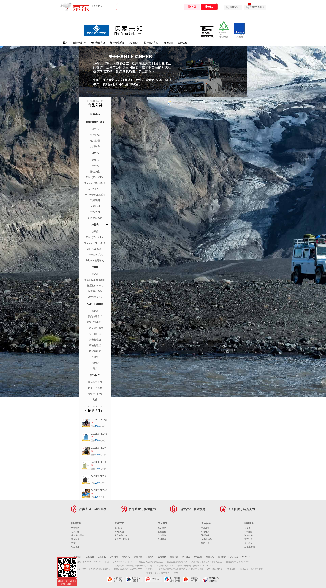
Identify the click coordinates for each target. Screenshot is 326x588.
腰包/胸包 (95, 171)
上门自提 (119, 528)
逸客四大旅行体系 (95, 122)
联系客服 (75, 546)
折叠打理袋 (95, 339)
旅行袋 (95, 224)
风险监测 (198, 557)
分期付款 (162, 535)
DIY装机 (248, 531)
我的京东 (234, 7)
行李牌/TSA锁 (95, 393)
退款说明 (205, 535)
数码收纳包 (95, 351)
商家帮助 (126, 557)
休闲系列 (95, 206)
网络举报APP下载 (191, 579)
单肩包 (95, 165)
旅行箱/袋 (95, 134)
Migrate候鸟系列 (95, 260)
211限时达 (119, 531)
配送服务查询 (121, 535)
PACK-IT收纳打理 (95, 303)
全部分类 (77, 42)
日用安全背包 (98, 42)
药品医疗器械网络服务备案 (151, 562)
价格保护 (205, 531)
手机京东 (150, 557)
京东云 (177, 573)
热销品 (95, 231)
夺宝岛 (247, 528)
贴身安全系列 (95, 388)
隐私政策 (222, 557)
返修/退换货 (206, 539)
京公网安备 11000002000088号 (89, 562)
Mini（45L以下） (95, 237)
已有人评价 (98, 426)
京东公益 (234, 557)
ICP (132, 562)
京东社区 (186, 557)
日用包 (95, 129)
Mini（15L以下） (95, 177)
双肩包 (95, 160)
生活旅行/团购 (77, 535)
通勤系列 (95, 200)
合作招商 (114, 557)
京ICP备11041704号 (116, 562)
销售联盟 (174, 557)
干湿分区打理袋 (95, 328)
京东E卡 (248, 539)
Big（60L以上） (95, 248)
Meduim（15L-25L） (95, 183)
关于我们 (78, 557)
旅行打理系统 (117, 42)
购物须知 (168, 42)
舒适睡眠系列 (95, 382)
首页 (65, 42)
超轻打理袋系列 (95, 322)
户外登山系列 (95, 217)
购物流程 (75, 528)
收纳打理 (95, 140)
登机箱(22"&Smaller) (95, 279)
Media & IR (247, 557)
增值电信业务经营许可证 (251, 569)
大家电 (74, 543)
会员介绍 (75, 531)
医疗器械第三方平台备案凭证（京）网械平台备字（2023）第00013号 (190, 569)
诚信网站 (153, 579)
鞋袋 (95, 368)
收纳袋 (95, 362)
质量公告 (210, 557)
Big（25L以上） (95, 188)
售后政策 (205, 528)
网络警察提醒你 (134, 579)
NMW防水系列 (95, 254)
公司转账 (162, 539)
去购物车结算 (256, 7)
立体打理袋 (95, 333)
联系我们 (90, 557)
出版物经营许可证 (165, 565)
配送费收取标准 (122, 539)
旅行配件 (134, 42)
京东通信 (248, 543)
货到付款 (162, 528)
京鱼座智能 (249, 546)
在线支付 (162, 531)
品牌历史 (182, 42)
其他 (95, 399)
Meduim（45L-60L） (95, 243)
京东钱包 (165, 573)
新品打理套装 (95, 316)
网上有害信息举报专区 (172, 579)
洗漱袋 (95, 357)
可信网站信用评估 (115, 579)
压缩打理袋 (95, 345)
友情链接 (162, 557)
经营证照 (150, 569)
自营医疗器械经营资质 (177, 562)
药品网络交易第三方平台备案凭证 (206, 562)
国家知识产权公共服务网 (210, 579)
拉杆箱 (95, 267)
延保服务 (248, 535)
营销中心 (138, 557)
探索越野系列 (95, 291)
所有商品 (95, 114)
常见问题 (75, 539)
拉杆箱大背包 (151, 42)
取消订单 (205, 543)
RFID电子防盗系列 (95, 194)
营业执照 (231, 569)
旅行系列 (95, 212)
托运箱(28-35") (95, 285)
